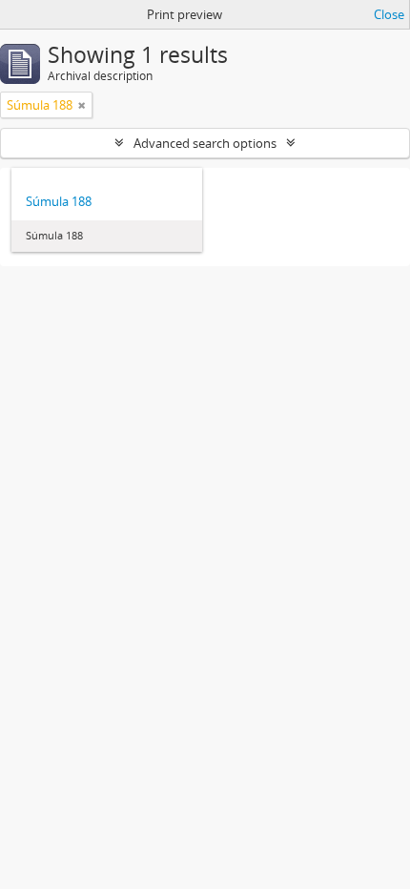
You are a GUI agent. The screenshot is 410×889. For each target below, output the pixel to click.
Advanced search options (205, 143)
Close (389, 14)
